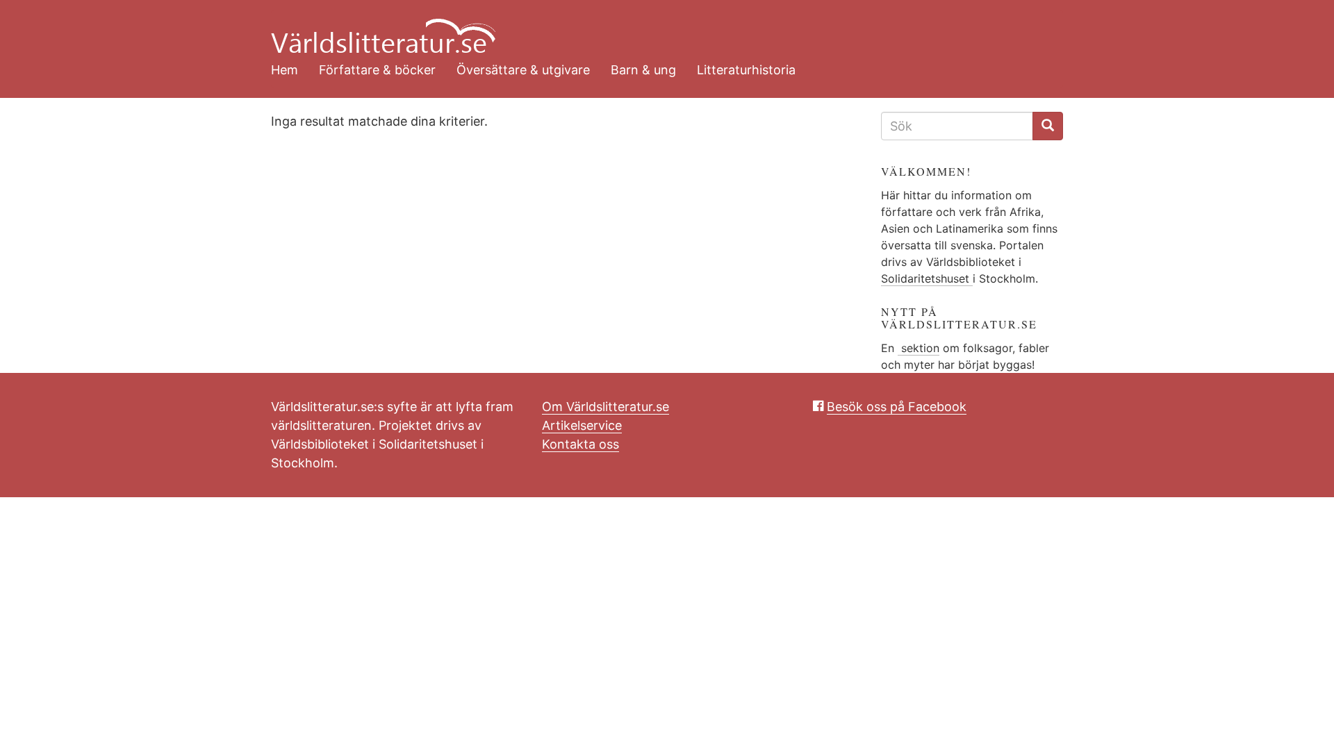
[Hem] (657, 27)
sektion (918, 348)
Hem (284, 69)
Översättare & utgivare (523, 69)
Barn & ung (643, 69)
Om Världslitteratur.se (605, 406)
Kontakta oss (580, 444)
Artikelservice (582, 425)
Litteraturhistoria (746, 69)
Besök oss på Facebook (896, 406)
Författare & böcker (377, 69)
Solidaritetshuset (927, 278)
